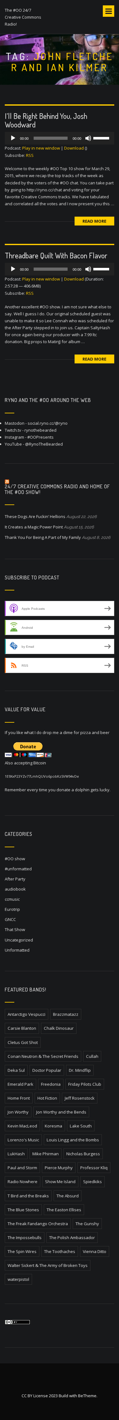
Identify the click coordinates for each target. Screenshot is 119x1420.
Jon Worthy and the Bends (61, 1112)
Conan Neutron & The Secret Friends (43, 1056)
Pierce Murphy (59, 1167)
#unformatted (18, 869)
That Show (15, 929)
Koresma (53, 1126)
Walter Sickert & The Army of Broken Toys (48, 1265)
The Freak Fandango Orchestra (38, 1223)
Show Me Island (60, 1181)
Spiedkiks (92, 1181)
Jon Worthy (18, 1112)
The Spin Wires (22, 1251)
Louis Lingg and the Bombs (73, 1140)
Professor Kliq (94, 1167)
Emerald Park (20, 1084)
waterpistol (18, 1279)
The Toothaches (59, 1251)
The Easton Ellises (64, 1210)
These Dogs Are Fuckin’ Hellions (35, 516)
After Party (15, 879)
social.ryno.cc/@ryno (48, 423)
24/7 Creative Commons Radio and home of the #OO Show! (57, 489)
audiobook (15, 889)
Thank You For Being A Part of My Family (43, 537)
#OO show (15, 858)
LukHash (16, 1154)
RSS (30, 155)
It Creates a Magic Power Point (34, 527)
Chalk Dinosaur (59, 1028)
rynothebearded (40, 430)
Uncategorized (19, 940)
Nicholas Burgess (83, 1154)
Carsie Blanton (22, 1028)
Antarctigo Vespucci (26, 1014)
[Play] (13, 138)
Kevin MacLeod (22, 1126)
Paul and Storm (22, 1167)
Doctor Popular (46, 1070)
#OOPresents (40, 437)
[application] (59, 138)
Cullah (92, 1056)
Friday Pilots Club (84, 1084)
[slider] (102, 137)
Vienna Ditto (94, 1251)
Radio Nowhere (22, 1181)
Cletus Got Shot (23, 1042)
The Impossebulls (25, 1237)
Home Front (19, 1098)
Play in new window (41, 148)
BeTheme (87, 1395)
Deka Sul (16, 1070)
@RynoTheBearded (44, 444)
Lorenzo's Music (23, 1140)
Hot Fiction (47, 1098)
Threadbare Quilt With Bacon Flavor (56, 255)
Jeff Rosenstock (80, 1098)
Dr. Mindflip (80, 1070)
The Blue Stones (23, 1210)
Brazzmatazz (65, 1014)
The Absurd (67, 1196)
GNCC (10, 919)
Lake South (81, 1126)
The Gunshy (87, 1223)
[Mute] (88, 138)
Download (74, 148)
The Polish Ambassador (72, 1237)
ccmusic (12, 899)
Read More (94, 221)
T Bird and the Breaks (28, 1196)
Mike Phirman (45, 1154)
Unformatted (17, 950)
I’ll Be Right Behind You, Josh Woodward (46, 120)
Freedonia (51, 1084)
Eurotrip (12, 909)
